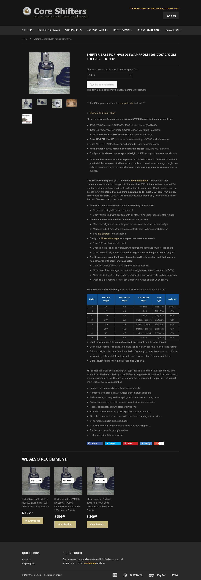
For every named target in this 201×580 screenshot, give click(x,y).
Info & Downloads (148, 30)
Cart (173, 15)
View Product (32, 520)
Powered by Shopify (53, 574)
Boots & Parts (122, 30)
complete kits (126, 103)
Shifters (27, 30)
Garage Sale (173, 30)
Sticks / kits (73, 30)
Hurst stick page (110, 238)
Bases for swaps (49, 30)
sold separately (139, 180)
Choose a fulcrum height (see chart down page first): (113, 69)
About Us (27, 559)
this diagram (104, 233)
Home (24, 38)
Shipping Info (28, 563)
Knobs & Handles (97, 30)
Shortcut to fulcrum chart (102, 112)
